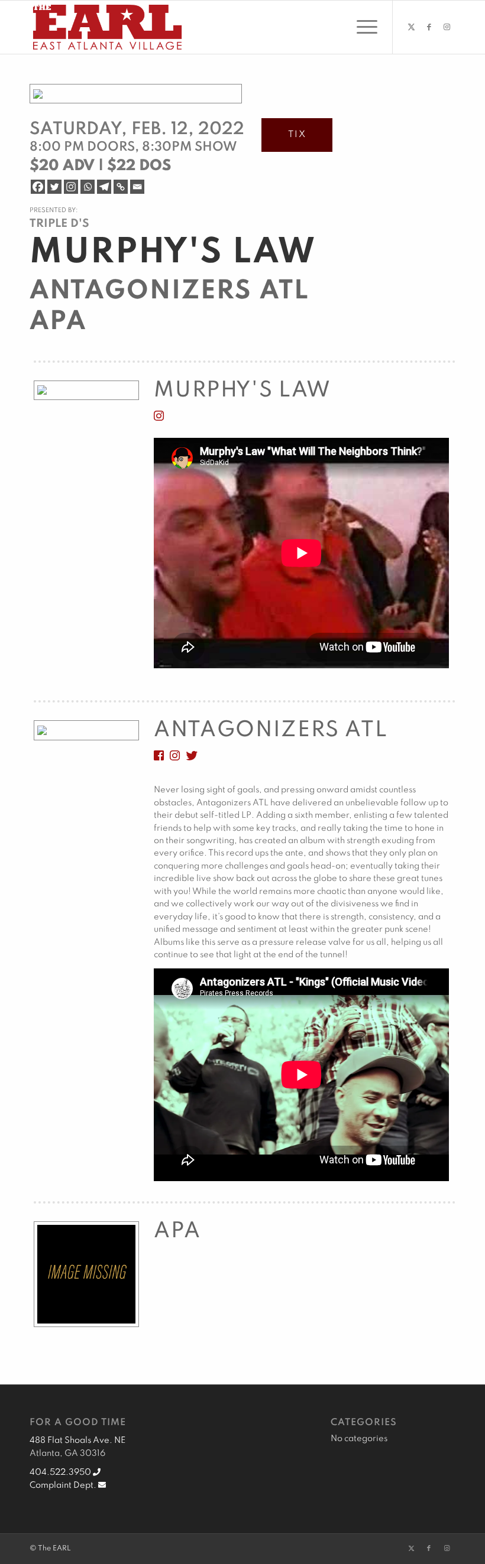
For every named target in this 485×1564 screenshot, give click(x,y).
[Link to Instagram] (446, 27)
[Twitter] (54, 187)
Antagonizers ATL (169, 291)
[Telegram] (104, 187)
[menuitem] (361, 27)
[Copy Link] (121, 187)
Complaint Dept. (64, 1485)
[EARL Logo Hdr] (107, 27)
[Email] (137, 187)
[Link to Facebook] (429, 27)
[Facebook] (38, 187)
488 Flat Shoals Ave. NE (77, 1440)
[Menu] (361, 27)
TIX (297, 134)
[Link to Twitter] (411, 27)
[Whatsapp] (87, 187)
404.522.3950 (61, 1472)
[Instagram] (71, 187)
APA (58, 322)
